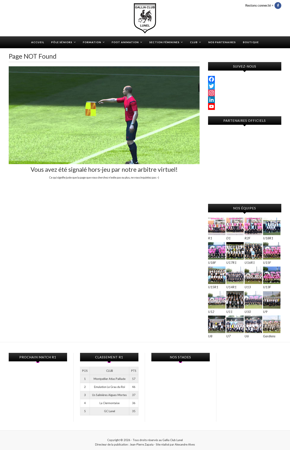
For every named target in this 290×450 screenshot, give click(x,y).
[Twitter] (244, 86)
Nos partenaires (222, 42)
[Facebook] (244, 79)
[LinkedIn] (244, 99)
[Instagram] (244, 92)
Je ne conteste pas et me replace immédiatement (104, 185)
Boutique (251, 42)
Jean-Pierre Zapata (141, 444)
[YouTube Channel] (244, 106)
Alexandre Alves (185, 444)
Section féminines (164, 42)
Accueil (37, 42)
